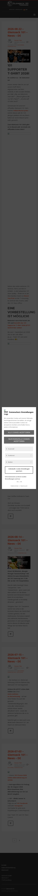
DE (17, 482)
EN (21, 482)
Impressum (23, 486)
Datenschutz (15, 486)
